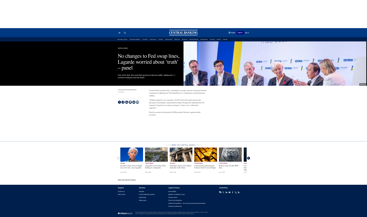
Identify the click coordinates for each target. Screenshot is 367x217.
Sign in (247, 33)
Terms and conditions (175, 200)
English (233, 33)
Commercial (204, 39)
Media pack (142, 200)
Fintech (160, 39)
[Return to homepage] (183, 35)
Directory (185, 39)
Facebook (232, 192)
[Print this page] (137, 102)
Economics (153, 39)
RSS (238, 192)
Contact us (121, 191)
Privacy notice (172, 197)
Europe (123, 163)
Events (219, 39)
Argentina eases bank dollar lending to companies (155, 167)
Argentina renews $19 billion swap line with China (180, 167)
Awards (225, 39)
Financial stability (135, 39)
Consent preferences (175, 206)
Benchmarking (194, 39)
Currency (145, 39)
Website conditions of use (176, 194)
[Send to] (133, 102)
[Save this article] (130, 102)
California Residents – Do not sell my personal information (187, 203)
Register (240, 32)
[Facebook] (123, 102)
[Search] (125, 32)
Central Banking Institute (147, 194)
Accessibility (172, 191)
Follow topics (220, 192)
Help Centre (122, 194)
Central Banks (123, 48)
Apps (235, 192)
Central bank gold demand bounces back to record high (205, 167)
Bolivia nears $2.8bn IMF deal (228, 167)
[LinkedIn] (126, 102)
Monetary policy (122, 39)
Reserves (177, 39)
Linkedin (226, 192)
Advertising (142, 197)
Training (212, 39)
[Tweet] (119, 102)
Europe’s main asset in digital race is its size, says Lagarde (131, 167)
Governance (168, 39)
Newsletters (229, 192)
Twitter (223, 192)
